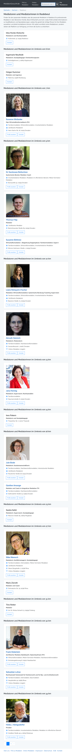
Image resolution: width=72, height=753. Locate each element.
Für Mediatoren (64, 4)
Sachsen (15, 10)
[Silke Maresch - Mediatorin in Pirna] (18, 543)
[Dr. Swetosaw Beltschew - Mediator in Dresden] (18, 158)
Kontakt (9, 42)
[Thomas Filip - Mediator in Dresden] (18, 205)
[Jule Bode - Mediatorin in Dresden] (18, 448)
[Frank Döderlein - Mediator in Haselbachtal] (18, 638)
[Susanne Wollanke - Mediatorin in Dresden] (18, 105)
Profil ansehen (11, 134)
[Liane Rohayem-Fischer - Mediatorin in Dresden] (18, 275)
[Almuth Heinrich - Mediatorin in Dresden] (18, 324)
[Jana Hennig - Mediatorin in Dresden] (18, 376)
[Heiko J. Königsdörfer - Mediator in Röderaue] (18, 710)
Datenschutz (48, 751)
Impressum (39, 751)
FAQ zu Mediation (25, 4)
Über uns (7, 751)
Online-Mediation (35, 4)
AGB (54, 751)
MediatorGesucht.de (12, 4)
